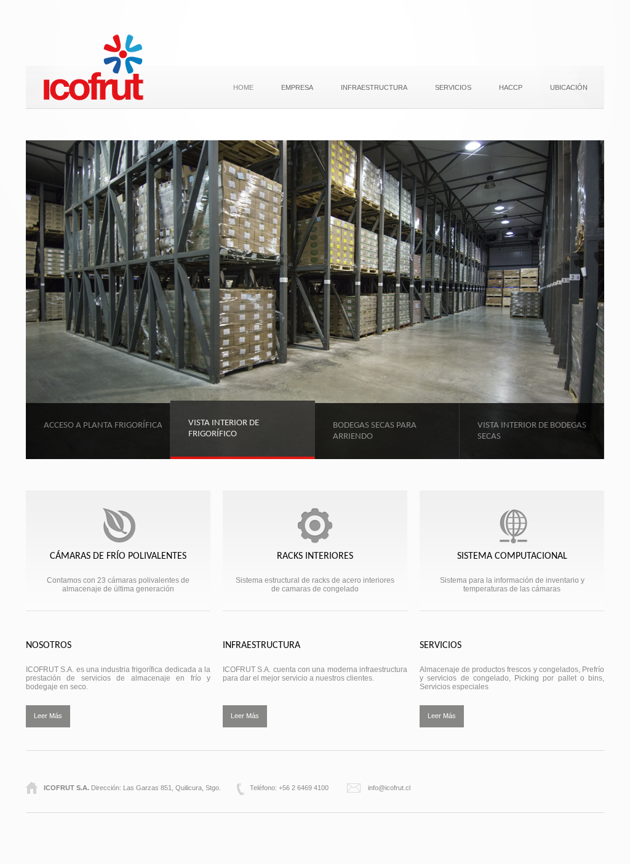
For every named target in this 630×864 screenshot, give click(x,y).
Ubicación (569, 87)
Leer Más (48, 715)
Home (243, 87)
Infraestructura (374, 87)
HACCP (510, 87)
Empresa (297, 87)
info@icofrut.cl (389, 787)
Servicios (453, 87)
